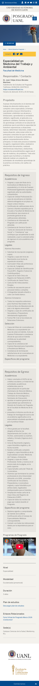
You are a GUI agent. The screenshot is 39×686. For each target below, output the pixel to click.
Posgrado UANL (23, 18)
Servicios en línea (11, 3)
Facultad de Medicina (13, 70)
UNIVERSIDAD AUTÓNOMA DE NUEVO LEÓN (19, 9)
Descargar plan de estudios (13, 606)
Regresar (10, 43)
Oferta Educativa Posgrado (16, 49)
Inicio (4, 49)
